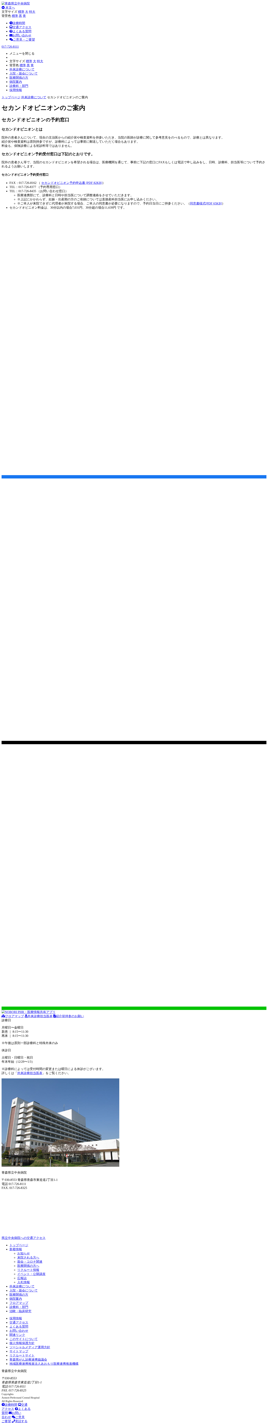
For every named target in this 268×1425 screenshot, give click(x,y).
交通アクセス (22, 27)
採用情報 (15, 1318)
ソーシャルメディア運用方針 (29, 1347)
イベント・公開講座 (31, 1274)
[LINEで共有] (134, 1008)
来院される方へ (28, 1257)
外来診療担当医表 (40, 1016)
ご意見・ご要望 (24, 39)
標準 (21, 11)
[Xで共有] (134, 742)
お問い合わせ (22, 35)
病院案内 (15, 1298)
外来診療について (33, 97)
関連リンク (17, 1334)
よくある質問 (22, 31)
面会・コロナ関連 (29, 1261)
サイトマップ (18, 1351)
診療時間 (19, 23)
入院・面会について (23, 1290)
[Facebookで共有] (134, 476)
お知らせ (23, 1253)
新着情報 (15, 1249)
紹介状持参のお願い (70, 1016)
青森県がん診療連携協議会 (28, 1359)
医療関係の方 (18, 1294)
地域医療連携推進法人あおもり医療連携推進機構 (43, 1363)
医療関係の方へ (28, 1265)
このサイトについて (23, 1339)
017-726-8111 (10, 46)
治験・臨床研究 (20, 1311)
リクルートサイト (22, 1355)
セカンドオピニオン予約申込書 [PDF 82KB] (71, 182)
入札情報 (23, 1282)
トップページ (11, 97)
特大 (32, 11)
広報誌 (22, 1278)
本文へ (10, 7)
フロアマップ (14, 1016)
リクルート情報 (28, 1270)
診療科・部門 (18, 1307)
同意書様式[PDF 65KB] (206, 203)
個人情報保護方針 (22, 1343)
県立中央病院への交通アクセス (24, 1238)
